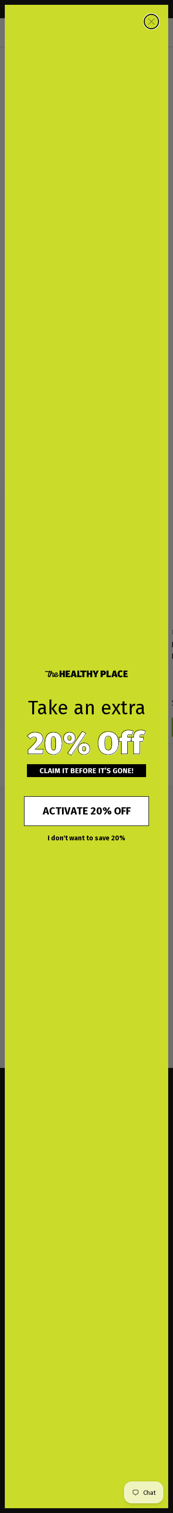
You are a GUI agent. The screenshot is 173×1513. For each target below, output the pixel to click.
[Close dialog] (151, 21)
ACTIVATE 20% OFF (87, 810)
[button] (86, 743)
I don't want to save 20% (86, 838)
